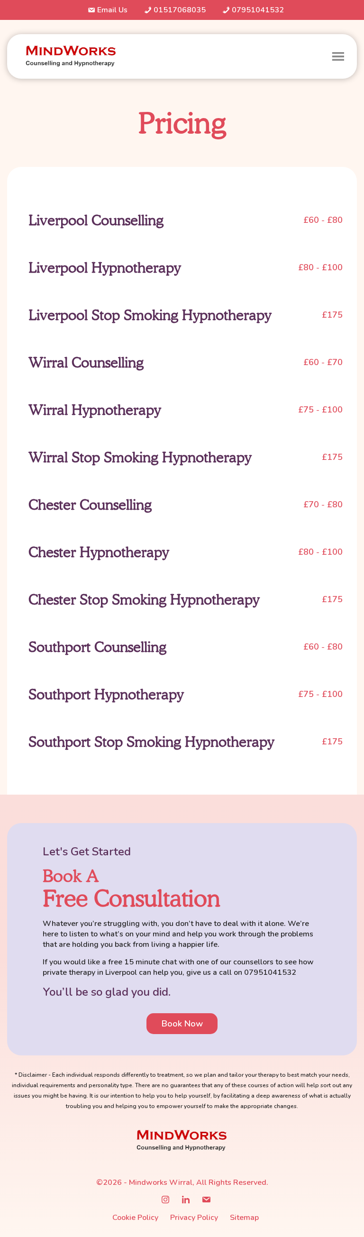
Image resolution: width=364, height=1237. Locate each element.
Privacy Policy (194, 1217)
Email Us (112, 10)
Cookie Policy (135, 1217)
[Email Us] (206, 1200)
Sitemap (244, 1217)
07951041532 (258, 10)
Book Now (182, 1023)
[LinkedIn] (186, 1200)
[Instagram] (165, 1200)
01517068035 (180, 10)
